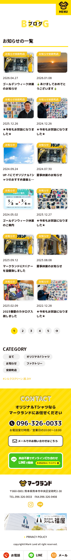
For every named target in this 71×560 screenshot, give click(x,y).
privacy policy (36, 537)
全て (11, 356)
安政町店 (11, 370)
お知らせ (11, 363)
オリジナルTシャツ (38, 356)
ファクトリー (34, 363)
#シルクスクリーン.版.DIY (17, 379)
